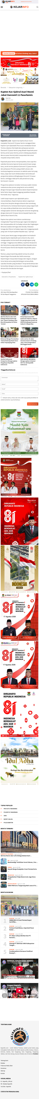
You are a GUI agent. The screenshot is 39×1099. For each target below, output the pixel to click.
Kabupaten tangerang (7, 854)
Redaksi (35, 1054)
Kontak (3, 1073)
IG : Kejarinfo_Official (6, 1081)
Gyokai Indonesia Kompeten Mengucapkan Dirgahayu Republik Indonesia (9, 361)
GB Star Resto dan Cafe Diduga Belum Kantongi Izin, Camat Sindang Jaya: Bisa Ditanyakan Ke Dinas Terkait (9, 320)
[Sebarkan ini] (23, 284)
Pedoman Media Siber (6, 1066)
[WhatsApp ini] (36, 284)
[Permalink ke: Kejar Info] (3, 99)
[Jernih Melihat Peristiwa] (19, 7)
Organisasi (11, 875)
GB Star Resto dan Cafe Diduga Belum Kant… (16, 856)
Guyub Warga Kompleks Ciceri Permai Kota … (22, 870)
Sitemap (3, 1071)
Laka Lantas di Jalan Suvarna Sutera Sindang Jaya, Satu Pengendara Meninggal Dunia (28, 341)
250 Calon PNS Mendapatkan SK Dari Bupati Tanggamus (9, 292)
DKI (9, 860)
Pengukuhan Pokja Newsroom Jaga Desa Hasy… (22, 878)
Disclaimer (3, 1068)
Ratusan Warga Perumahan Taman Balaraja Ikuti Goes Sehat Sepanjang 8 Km (9, 340)
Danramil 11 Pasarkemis (9, 277)
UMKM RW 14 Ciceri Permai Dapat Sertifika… (20, 921)
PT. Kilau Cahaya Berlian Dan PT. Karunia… (20, 936)
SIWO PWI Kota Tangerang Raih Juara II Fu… (23, 886)
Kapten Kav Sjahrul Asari (25, 277)
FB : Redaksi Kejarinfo (6, 1084)
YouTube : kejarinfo (6, 1086)
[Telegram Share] (32, 284)
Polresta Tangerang (11, 812)
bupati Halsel (8, 819)
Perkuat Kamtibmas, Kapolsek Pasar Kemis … (21, 929)
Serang (10, 867)
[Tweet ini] (27, 284)
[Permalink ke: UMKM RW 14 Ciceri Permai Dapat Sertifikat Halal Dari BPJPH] (19, 905)
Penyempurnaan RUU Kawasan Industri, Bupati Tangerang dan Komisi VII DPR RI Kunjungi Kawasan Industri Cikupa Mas (28, 320)
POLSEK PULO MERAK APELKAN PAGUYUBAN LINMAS (29, 292)
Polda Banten (8, 822)
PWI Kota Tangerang (10, 809)
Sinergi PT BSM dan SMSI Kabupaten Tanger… (21, 944)
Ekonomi (11, 918)
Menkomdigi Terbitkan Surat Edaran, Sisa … (23, 862)
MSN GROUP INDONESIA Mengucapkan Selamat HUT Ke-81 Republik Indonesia (28, 361)
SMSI (5, 816)
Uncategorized (12, 883)
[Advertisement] (19, 30)
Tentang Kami (4, 1060)
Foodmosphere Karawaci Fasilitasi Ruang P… (21, 952)
